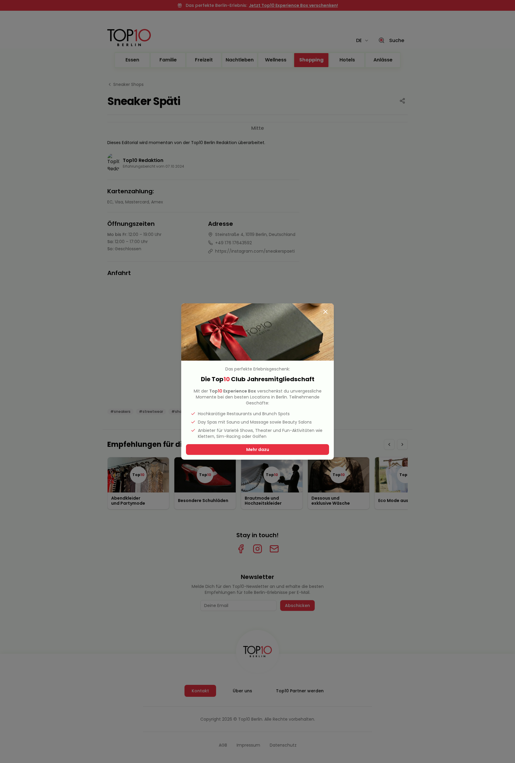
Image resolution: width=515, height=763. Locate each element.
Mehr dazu (257, 449)
